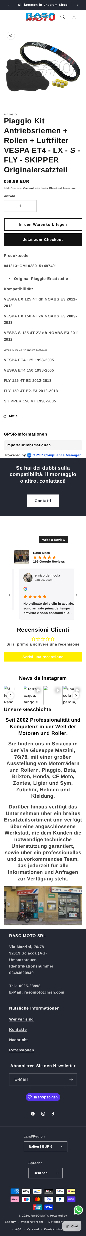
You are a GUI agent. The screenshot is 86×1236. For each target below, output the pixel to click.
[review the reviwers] (20, 589)
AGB (18, 1229)
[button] (10, 16)
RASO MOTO (40, 1215)
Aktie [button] (13, 416)
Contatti (43, 501)
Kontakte (18, 1029)
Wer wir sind (21, 1019)
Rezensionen (21, 1050)
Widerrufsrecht (32, 1221)
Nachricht (18, 1040)
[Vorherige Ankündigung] (9, 5)
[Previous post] (10, 695)
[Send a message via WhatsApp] (78, 1210)
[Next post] (76, 695)
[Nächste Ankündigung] (77, 5)
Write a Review (53, 540)
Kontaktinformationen (60, 1229)
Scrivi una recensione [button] (43, 657)
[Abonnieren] (71, 1079)
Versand (28, 188)
